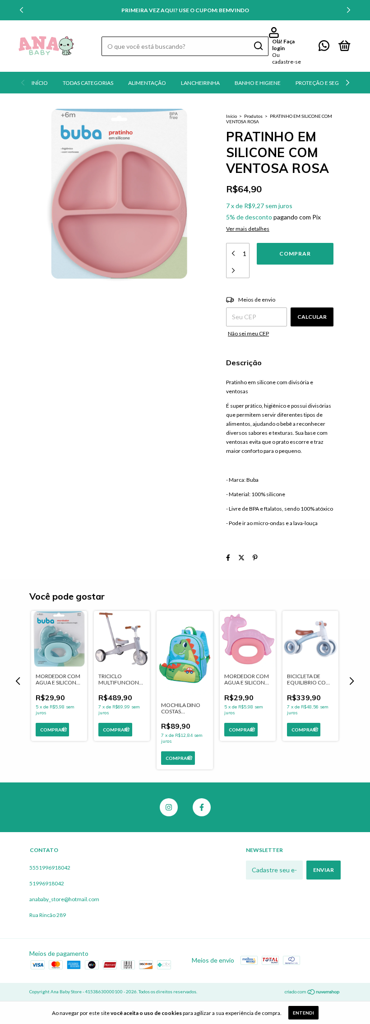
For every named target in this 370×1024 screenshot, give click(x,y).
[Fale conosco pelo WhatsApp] (324, 48)
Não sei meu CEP (248, 333)
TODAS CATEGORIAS (88, 82)
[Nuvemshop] (312, 992)
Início (231, 116)
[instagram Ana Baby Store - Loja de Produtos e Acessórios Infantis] (169, 807)
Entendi (303, 1012)
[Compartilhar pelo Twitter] (241, 557)
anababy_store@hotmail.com (64, 899)
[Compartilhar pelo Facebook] (228, 557)
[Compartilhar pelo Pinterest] (255, 557)
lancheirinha (200, 82)
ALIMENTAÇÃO (147, 82)
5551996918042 (49, 867)
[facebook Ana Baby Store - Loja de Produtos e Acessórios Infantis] (202, 807)
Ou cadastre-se (286, 58)
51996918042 (46, 883)
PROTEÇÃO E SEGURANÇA (328, 82)
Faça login (283, 44)
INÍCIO (40, 82)
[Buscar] (257, 46)
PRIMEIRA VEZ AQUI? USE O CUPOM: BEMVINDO (185, 10)
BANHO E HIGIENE (258, 82)
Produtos (253, 116)
